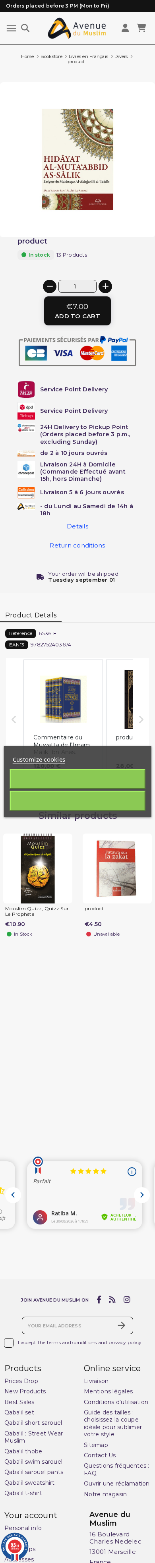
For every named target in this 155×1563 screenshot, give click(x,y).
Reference (20, 633)
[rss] (112, 1300)
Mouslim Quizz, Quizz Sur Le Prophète (37, 911)
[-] (49, 286)
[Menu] (11, 28)
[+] (105, 286)
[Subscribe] (121, 1325)
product (94, 908)
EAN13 (16, 645)
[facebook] (99, 1300)
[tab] (31, 615)
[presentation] (121, 218)
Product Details (31, 615)
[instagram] (127, 1300)
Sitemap (96, 1445)
